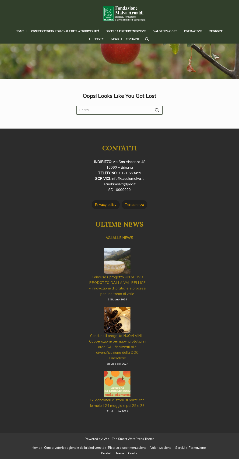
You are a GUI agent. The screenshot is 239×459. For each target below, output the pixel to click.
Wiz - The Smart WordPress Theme (129, 439)
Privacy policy (105, 205)
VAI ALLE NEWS (119, 237)
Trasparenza (134, 205)
